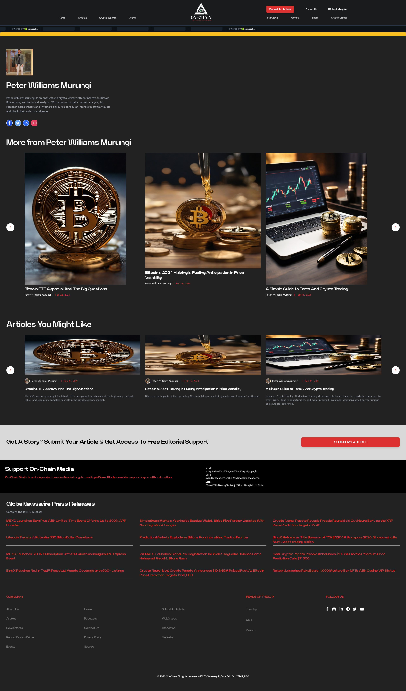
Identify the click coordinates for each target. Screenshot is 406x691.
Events (132, 17)
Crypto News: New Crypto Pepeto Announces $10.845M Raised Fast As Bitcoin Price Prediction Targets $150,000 (202, 573)
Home (62, 17)
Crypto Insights (107, 17)
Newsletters (14, 628)
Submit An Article (280, 9)
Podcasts (90, 618)
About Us (12, 609)
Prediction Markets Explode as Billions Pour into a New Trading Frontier (194, 537)
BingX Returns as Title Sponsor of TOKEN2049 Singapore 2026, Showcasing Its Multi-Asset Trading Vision (335, 539)
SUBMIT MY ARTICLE (350, 442)
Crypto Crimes (339, 17)
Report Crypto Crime (20, 637)
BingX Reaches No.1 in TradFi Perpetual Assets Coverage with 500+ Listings (65, 570)
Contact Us (311, 9)
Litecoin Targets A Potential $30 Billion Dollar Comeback (49, 537)
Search (89, 646)
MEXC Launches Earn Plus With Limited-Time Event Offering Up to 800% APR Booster (66, 523)
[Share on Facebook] (9, 123)
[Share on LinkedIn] (26, 123)
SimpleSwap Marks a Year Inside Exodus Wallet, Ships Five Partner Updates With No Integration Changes (202, 523)
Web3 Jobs (169, 618)
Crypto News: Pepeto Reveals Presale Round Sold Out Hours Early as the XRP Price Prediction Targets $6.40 (333, 523)
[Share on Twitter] (18, 123)
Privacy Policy (93, 637)
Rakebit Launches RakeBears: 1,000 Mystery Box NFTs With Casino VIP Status (334, 570)
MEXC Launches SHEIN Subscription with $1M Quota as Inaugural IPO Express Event (66, 556)
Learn (315, 17)
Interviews (272, 17)
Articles (82, 17)
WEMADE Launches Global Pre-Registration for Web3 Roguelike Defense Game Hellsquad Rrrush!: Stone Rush (200, 556)
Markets (295, 17)
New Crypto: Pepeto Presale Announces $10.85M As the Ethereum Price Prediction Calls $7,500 (329, 556)
